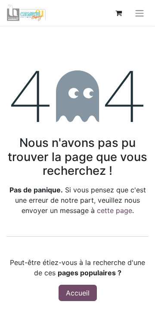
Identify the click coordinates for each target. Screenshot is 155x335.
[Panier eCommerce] (118, 12)
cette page (114, 210)
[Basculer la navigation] (139, 12)
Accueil (78, 293)
